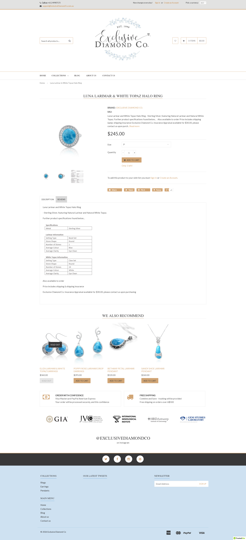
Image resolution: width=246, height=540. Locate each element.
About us (91, 75)
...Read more (134, 126)
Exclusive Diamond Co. (129, 107)
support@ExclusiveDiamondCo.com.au (58, 6)
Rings (43, 482)
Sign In (157, 3)
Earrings (44, 486)
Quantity (111, 152)
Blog (77, 75)
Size (109, 144)
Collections (59, 75)
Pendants (44, 490)
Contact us (108, 75)
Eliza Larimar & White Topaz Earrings (52, 370)
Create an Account (171, 3)
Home (43, 75)
